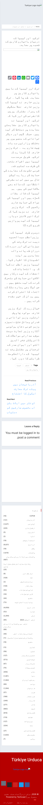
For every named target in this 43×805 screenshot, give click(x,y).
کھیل (33, 709)
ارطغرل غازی (30, 528)
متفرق (30, 598)
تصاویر (32, 647)
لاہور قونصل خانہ (26, 594)
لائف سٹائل (31, 713)
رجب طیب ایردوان (28, 680)
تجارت (32, 612)
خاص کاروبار (30, 664)
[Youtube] (15, 784)
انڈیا (32, 536)
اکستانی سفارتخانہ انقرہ (22, 634)
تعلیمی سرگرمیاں (28, 655)
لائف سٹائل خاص (29, 731)
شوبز (33, 692)
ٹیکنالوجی (31, 659)
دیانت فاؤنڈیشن (26, 582)
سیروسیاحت (28, 721)
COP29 (32, 516)
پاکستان (32, 553)
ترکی (33, 616)
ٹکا (31, 578)
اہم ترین (30, 26)
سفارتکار (29, 586)
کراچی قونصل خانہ (26, 590)
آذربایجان (31, 520)
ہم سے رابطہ (22, 802)
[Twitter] (21, 784)
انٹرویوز (31, 532)
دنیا (33, 676)
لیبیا (19, 365)
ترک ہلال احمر (28, 574)
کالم (33, 705)
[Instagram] (9, 784)
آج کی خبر (31, 524)
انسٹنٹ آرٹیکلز (29, 540)
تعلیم (32, 651)
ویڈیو (32, 739)
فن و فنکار (31, 696)
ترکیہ (27, 365)
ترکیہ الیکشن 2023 (27, 620)
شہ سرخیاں (31, 688)
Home (37, 26)
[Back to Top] (35, 799)
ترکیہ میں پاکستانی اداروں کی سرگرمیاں (15, 625)
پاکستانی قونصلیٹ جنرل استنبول (20, 638)
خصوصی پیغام (30, 668)
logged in (29, 433)
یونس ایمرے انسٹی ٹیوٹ (24, 602)
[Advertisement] (21, 476)
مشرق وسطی (31, 735)
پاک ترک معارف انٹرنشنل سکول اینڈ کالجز (17, 565)
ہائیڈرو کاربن (32, 370)
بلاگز (33, 549)
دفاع (33, 672)
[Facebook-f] (27, 784)
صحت (31, 725)
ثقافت (30, 717)
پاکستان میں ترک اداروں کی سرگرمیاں (20, 557)
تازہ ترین (31, 607)
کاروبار (32, 700)
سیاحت (32, 684)
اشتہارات (8, 802)
